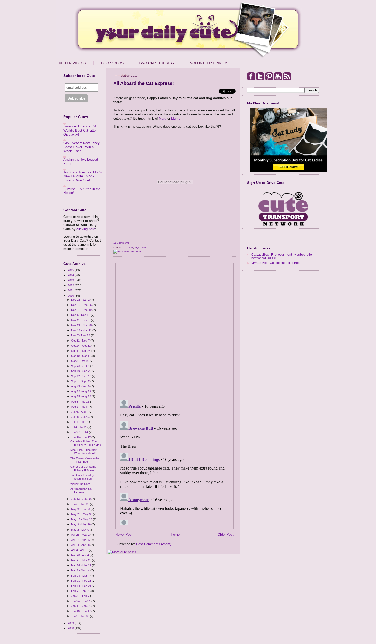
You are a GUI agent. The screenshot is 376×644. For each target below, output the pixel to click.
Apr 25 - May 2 (80, 534)
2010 (71, 295)
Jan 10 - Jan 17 (81, 611)
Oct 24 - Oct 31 (81, 345)
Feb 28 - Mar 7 (80, 575)
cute (130, 247)
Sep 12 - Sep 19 (81, 376)
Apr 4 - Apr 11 (80, 550)
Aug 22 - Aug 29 (81, 391)
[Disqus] (174, 329)
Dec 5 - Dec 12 (81, 315)
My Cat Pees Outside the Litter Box (275, 262)
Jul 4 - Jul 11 (79, 427)
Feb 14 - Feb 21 (81, 585)
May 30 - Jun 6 (81, 509)
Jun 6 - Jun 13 (80, 504)
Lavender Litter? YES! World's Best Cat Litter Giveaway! (80, 130)
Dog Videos (112, 63)
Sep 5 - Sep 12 (80, 381)
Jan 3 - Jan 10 (80, 616)
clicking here (85, 229)
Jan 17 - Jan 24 (81, 605)
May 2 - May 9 (80, 529)
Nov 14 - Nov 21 (81, 330)
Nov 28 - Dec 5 (81, 320)
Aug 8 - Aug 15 (80, 401)
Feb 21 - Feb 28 (81, 580)
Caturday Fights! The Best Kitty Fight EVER (85, 443)
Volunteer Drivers (209, 63)
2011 (71, 290)
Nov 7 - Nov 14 (81, 335)
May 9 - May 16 (81, 524)
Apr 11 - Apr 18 (80, 544)
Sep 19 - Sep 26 (81, 370)
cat (124, 247)
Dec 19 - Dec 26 (81, 304)
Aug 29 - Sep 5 (80, 386)
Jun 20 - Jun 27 (81, 437)
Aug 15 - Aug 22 (81, 396)
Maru (162, 118)
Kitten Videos (72, 63)
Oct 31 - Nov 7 (80, 340)
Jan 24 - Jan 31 (81, 601)
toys (137, 247)
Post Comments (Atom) (153, 544)
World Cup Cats (80, 483)
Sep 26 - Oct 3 (80, 366)
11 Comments (121, 242)
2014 (71, 275)
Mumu (175, 118)
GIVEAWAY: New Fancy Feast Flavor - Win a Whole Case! (81, 147)
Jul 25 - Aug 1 (80, 411)
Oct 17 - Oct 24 (81, 350)
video (144, 247)
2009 (71, 623)
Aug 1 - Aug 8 (80, 406)
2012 (71, 285)
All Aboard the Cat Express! (81, 490)
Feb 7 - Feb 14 (80, 590)
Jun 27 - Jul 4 (80, 432)
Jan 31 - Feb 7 (80, 596)
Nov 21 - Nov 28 (81, 325)
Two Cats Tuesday (157, 63)
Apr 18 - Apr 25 (81, 539)
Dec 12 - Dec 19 (81, 309)
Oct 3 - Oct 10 (80, 360)
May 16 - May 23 (82, 519)
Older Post (226, 534)
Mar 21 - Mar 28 (81, 560)
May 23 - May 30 (82, 514)
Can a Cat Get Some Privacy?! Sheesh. (83, 468)
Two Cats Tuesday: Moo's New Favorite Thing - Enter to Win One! (82, 176)
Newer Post (123, 534)
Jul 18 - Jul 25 (80, 416)
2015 (71, 270)
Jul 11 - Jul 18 (80, 422)
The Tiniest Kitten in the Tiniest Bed (84, 460)
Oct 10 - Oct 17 (81, 355)
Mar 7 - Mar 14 (80, 570)
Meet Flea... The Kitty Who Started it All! (83, 451)
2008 (71, 628)
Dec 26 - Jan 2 (80, 299)
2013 (71, 280)
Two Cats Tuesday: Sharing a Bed (82, 477)
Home (175, 534)
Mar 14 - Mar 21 (81, 565)
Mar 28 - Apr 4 (80, 555)
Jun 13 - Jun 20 (81, 498)
